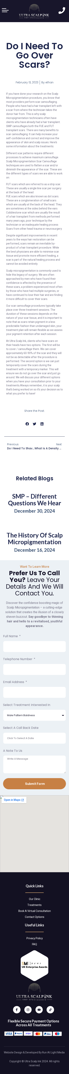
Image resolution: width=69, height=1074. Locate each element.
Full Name (11, 636)
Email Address (14, 682)
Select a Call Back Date (21, 728)
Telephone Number (18, 659)
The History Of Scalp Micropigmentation (35, 538)
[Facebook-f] (16, 1009)
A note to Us (12, 750)
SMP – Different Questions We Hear (34, 499)
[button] (27, 424)
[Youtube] (39, 1009)
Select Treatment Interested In (26, 705)
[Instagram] (28, 1009)
